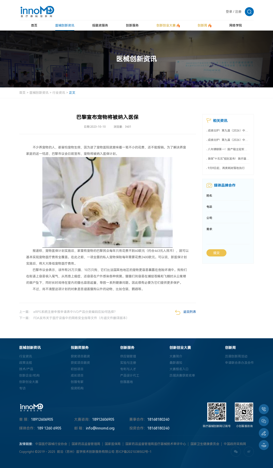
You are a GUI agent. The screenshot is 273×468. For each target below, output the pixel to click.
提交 (216, 253)
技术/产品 (26, 369)
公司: (209, 218)
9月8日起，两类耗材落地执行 (226, 168)
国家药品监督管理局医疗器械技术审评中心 (155, 444)
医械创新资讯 (39, 93)
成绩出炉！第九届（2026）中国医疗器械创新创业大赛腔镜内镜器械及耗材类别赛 (229, 139)
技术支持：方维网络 (179, 451)
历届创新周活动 (236, 356)
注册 (238, 12)
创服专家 (77, 382)
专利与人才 (128, 369)
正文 (72, 93)
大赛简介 (175, 356)
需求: (209, 229)
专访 (22, 388)
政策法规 (25, 363)
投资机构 (77, 388)
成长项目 (77, 375)
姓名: (209, 195)
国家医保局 (113, 444)
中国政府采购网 (235, 444)
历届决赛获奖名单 (182, 375)
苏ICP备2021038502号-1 (133, 452)
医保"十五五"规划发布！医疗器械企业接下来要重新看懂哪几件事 (229, 158)
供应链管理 (128, 356)
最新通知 (175, 363)
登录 (229, 12)
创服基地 (126, 382)
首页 (22, 93)
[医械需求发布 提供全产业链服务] (264, 433)
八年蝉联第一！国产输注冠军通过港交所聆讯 (229, 149)
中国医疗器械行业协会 (51, 444)
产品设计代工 (129, 375)
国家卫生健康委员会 (204, 444)
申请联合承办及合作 (239, 363)
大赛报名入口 (179, 369)
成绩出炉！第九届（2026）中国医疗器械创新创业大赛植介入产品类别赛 (229, 130)
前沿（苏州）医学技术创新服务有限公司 (86, 452)
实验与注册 (128, 363)
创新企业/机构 (29, 375)
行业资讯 (58, 93)
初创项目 (77, 369)
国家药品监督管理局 (86, 444)
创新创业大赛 (28, 382)
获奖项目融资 (80, 356)
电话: (209, 206)
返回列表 (189, 312)
